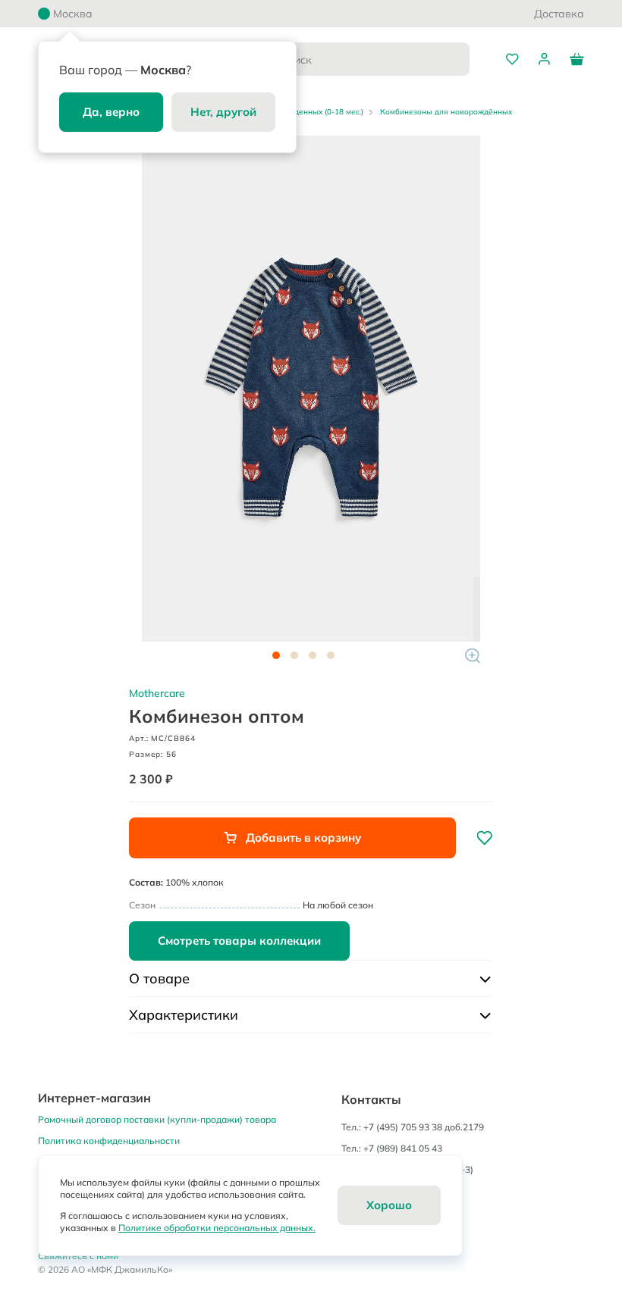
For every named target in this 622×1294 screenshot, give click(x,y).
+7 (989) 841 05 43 (402, 1148)
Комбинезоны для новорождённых (446, 112)
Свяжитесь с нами (78, 1255)
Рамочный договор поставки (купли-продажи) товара (157, 1119)
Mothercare (157, 693)
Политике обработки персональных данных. (217, 1227)
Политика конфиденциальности (109, 1140)
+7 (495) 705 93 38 (402, 1127)
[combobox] (356, 59)
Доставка (559, 13)
